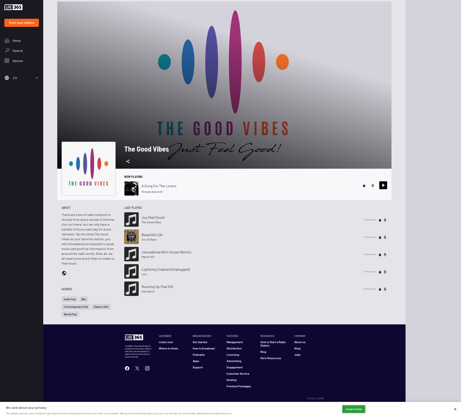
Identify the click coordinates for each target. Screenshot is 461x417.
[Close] (455, 409)
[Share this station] (128, 161)
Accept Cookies (354, 408)
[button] (70, 299)
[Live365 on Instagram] (147, 367)
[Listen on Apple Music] (364, 185)
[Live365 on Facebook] (127, 367)
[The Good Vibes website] (64, 273)
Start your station (21, 23)
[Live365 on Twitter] (137, 367)
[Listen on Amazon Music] (373, 185)
